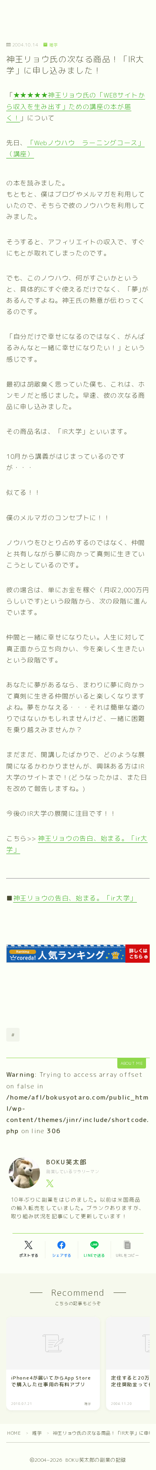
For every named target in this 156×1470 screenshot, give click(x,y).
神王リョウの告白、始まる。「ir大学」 (75, 898)
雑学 (53, 45)
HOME (14, 1433)
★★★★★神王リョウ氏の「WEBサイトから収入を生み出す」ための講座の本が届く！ (75, 106)
